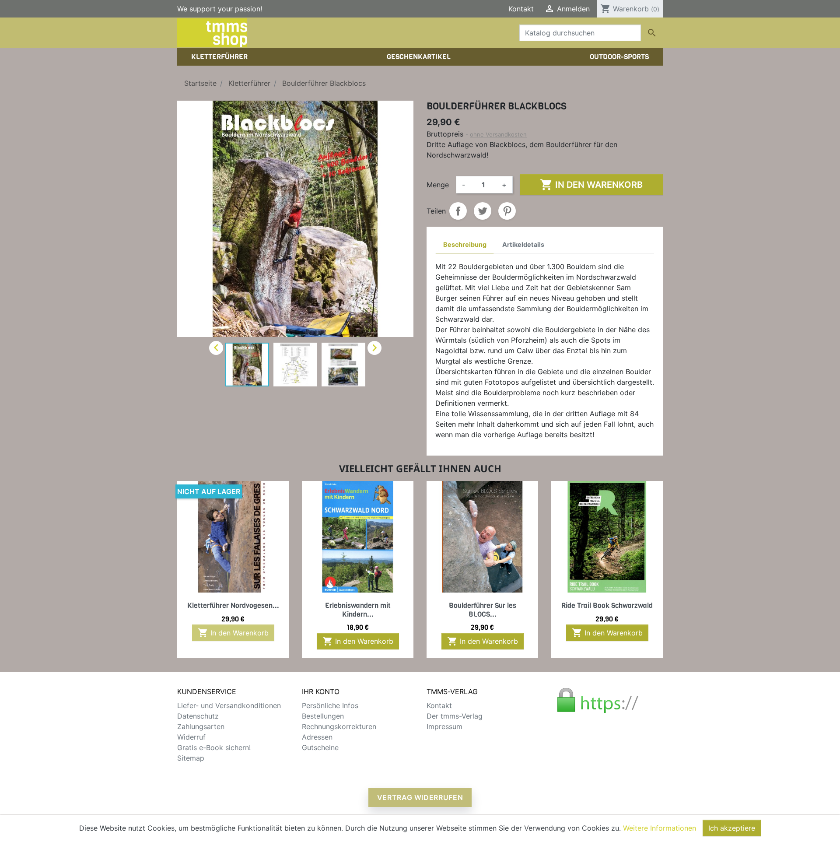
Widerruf (191, 737)
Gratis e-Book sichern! (214, 747)
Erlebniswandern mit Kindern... (358, 609)
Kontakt (521, 8)
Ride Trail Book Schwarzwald (607, 605)
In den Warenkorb (591, 184)
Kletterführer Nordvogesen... (233, 605)
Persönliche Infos (330, 705)
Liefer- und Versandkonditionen (229, 705)
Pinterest (507, 211)
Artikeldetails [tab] (523, 244)
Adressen (317, 737)
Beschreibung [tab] (464, 244)
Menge (438, 184)
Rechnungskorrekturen (339, 726)
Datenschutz (198, 716)
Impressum (444, 726)
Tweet (482, 211)
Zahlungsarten (200, 726)
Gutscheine (320, 747)
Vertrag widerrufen (420, 797)
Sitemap (190, 758)
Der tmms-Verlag (455, 716)
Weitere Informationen (659, 828)
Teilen (458, 211)
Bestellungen (323, 716)
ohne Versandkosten (498, 134)
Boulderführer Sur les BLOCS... (482, 609)
